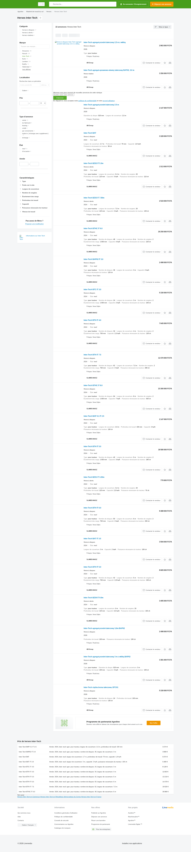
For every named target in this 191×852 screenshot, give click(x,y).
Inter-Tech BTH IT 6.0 (92, 508)
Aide (19, 817)
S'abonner (60, 98)
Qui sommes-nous (24, 813)
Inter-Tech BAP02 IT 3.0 (93, 259)
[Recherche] (51, 4)
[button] (165, 63)
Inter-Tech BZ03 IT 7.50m (94, 198)
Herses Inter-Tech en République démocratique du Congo (60, 797)
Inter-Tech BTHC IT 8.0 (93, 385)
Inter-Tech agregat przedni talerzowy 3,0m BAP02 (104, 628)
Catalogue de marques (62, 828)
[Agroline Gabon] (26, 4)
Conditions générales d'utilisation (65, 813)
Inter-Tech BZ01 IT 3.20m (94, 477)
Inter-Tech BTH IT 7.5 (92, 355)
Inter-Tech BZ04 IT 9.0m (93, 598)
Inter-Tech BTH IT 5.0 (92, 446)
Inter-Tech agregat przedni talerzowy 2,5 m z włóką (105, 42)
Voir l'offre (153, 723)
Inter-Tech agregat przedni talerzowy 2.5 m (101, 105)
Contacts (21, 820)
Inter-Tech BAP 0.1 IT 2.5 (94, 416)
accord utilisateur (109, 101)
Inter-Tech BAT (90, 133)
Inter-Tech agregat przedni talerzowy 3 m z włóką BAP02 (107, 657)
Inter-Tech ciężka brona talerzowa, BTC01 (101, 687)
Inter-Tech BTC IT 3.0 (92, 289)
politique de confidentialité (87, 101)
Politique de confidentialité (63, 817)
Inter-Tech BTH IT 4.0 (92, 320)
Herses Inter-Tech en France (91, 797)
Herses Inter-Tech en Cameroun (28, 797)
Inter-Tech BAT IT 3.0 (92, 539)
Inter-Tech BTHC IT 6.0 (93, 228)
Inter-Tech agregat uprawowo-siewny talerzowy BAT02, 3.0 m (109, 70)
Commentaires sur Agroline (63, 824)
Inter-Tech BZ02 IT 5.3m (93, 163)
